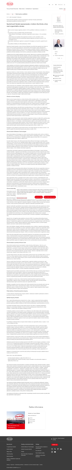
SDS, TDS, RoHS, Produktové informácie (27, 454)
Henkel (31, 417)
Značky (22, 451)
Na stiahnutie (38, 450)
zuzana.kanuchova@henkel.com (59, 76)
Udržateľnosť (28, 8)
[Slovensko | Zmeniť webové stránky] (56, 4)
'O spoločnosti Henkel (11, 446)
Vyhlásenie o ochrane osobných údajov (31, 464)
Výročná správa (10, 456)
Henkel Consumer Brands (26, 449)
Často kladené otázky (40, 453)
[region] (36, 193)
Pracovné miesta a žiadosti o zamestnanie (42, 447)
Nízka (56, 53)
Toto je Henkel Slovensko (12, 8)
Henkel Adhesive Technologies (27, 446)
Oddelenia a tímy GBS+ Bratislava (40, 456)
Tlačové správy (10, 453)
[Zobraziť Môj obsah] (52, 4)
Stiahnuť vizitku (58, 78)
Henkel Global (32, 419)
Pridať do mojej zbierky (59, 33)
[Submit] (64, 4)
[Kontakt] (49, 4)
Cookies (41, 464)
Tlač (64, 8)
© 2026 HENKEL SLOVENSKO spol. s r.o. (14, 467)
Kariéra (61, 8)
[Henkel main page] (10, 4)
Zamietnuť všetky (38, 197)
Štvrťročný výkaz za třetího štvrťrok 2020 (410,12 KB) (58, 31)
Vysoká (56, 51)
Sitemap (8, 464)
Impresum (12, 464)
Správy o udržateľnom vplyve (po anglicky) (13, 459)
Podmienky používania (19, 464)
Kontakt (54, 444)
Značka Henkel (10, 449)
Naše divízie (22, 8)
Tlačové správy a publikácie (21, 14)
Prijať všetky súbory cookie (49, 197)
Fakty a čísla (9, 451)
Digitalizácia (35, 8)
